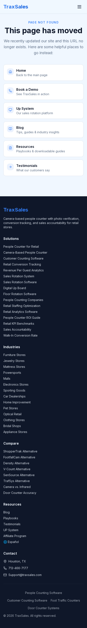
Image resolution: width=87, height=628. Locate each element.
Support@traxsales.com (25, 575)
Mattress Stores (14, 366)
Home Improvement (17, 402)
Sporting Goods (14, 390)
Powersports (12, 372)
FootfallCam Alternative (19, 457)
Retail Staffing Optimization (21, 306)
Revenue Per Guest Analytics (23, 270)
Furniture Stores (14, 355)
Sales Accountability (17, 329)
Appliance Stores (15, 432)
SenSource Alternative (19, 475)
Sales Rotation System (18, 276)
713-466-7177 (18, 568)
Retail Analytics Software (20, 311)
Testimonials (11, 524)
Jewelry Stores (13, 361)
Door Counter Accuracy (19, 493)
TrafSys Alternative (16, 481)
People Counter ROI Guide (21, 317)
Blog (6, 512)
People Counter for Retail (21, 246)
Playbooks (10, 518)
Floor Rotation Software (19, 294)
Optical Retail (12, 414)
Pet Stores (10, 408)
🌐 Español (11, 542)
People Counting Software (43, 593)
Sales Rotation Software (20, 282)
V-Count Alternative (16, 469)
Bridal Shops (12, 426)
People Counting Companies (23, 300)
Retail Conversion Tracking (22, 264)
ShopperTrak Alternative (20, 451)
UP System (10, 530)
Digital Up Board (14, 288)
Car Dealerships (14, 396)
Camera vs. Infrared (17, 487)
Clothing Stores (14, 420)
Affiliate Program (14, 536)
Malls (6, 378)
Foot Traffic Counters (65, 600)
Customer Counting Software (23, 258)
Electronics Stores (16, 384)
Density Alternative (16, 463)
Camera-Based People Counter (25, 252)
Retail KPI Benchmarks (18, 323)
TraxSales (15, 7)
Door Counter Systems (43, 608)
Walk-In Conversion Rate (20, 335)
